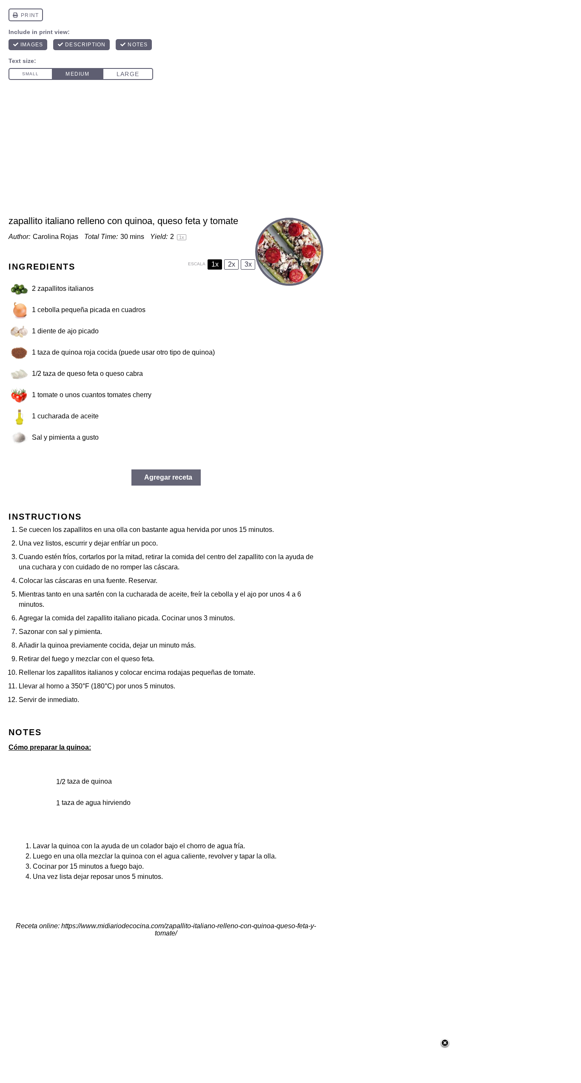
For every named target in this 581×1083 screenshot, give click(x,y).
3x (248, 264)
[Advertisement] (290, 151)
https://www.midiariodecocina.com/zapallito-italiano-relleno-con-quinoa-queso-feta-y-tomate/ (188, 929)
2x (231, 264)
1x (215, 264)
